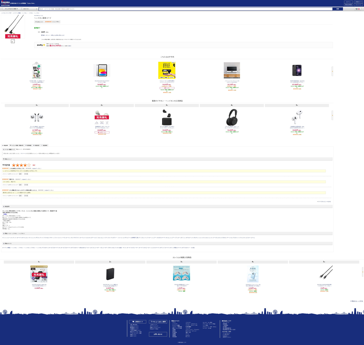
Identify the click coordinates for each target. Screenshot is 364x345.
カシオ (88, 237)
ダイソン (183, 237)
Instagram (225, 335)
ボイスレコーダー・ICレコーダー (98, 247)
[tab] (5, 145)
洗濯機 (174, 333)
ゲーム (187, 333)
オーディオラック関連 (171, 247)
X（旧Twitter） (226, 334)
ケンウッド (13, 237)
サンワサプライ (75, 237)
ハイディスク (106, 237)
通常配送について (134, 327)
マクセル (46, 237)
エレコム (100, 237)
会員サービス (133, 336)
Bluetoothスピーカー (85, 247)
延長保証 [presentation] (29, 145)
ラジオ (117, 247)
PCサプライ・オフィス (191, 331)
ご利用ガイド (358, 2)
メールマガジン (226, 333)
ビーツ (129, 237)
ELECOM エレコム (38, 15)
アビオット (236, 237)
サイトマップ (226, 322)
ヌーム (253, 237)
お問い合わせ (158, 334)
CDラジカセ (111, 247)
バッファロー (147, 237)
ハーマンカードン (65, 237)
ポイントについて (154, 326)
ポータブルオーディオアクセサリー (70, 247)
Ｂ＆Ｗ (159, 237)
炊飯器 (174, 331)
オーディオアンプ (159, 247)
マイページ (358, 4)
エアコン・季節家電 (177, 326)
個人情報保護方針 (227, 328)
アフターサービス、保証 (136, 333)
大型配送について (134, 328)
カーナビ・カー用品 (207, 322)
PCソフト (188, 336)
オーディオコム (165, 237)
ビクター (248, 237)
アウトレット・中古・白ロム (209, 326)
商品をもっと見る (357, 301)
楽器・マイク (122, 247)
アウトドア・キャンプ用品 (209, 323)
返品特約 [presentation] (45, 145)
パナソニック (31, 237)
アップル (141, 237)
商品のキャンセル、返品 (136, 331)
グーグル (215, 237)
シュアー (154, 237)
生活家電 (174, 332)
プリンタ (188, 328)
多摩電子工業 (134, 237)
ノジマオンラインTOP (6, 13)
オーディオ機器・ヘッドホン (20, 13)
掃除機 (174, 335)
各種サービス (133, 334)
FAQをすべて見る (154, 328)
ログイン (348, 2)
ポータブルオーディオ (54, 247)
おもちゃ (188, 335)
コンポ (153, 247)
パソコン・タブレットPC (191, 325)
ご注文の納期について (135, 330)
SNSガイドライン (227, 337)
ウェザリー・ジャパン (116, 237)
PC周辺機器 (188, 326)
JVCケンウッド (40, 237)
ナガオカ (223, 237)
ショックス (202, 237)
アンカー (177, 237)
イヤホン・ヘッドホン (34, 13)
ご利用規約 (225, 325)
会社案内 (225, 326)
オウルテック (189, 237)
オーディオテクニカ (22, 237)
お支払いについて (134, 326)
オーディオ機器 (176, 325)
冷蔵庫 (174, 329)
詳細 (69, 45)
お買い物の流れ (133, 324)
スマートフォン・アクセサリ (192, 329)
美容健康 (174, 336)
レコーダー (175, 323)
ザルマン (196, 237)
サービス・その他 (207, 328)
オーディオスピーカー (144, 247)
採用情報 (225, 323)
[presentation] (4, 145)
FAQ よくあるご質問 (159, 321)
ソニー (8, 237)
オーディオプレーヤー (132, 247)
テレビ (174, 322)
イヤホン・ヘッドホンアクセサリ (39, 247)
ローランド (83, 237)
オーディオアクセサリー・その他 (185, 247)
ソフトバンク (57, 237)
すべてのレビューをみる (324, 201)
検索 (338, 9)
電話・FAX (188, 332)
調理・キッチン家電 (177, 328)
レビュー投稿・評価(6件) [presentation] (17, 145)
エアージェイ (94, 237)
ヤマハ (51, 237)
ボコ (219, 237)
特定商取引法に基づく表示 (229, 329)
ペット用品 (205, 325)
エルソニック (208, 237)
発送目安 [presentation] (37, 145)
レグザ (125, 237)
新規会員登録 (348, 4)
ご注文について (153, 324)
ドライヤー (188, 322)
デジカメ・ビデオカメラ (191, 323)
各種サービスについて (155, 327)
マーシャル (229, 237)
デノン (4, 237)
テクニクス (242, 237)
